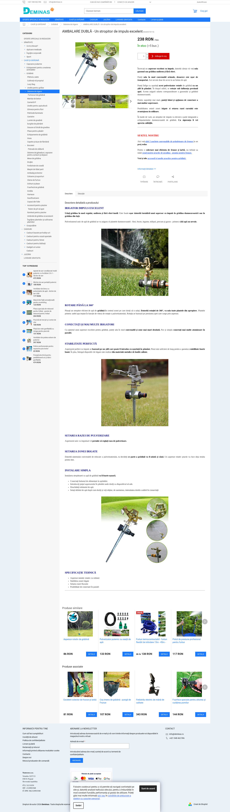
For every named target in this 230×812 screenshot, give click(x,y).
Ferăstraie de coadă (35, 166)
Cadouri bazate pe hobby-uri (38, 233)
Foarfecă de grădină (35, 187)
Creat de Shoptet (201, 804)
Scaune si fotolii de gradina (38, 127)
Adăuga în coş (161, 56)
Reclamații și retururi (31, 747)
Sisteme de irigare (34, 91)
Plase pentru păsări (35, 131)
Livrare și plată (29, 744)
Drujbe (30, 162)
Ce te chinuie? (32, 46)
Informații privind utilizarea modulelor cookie (41, 751)
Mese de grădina (34, 158)
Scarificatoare (33, 198)
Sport (29, 57)
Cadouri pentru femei (35, 240)
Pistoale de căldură (36, 149)
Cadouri (30, 251)
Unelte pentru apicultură (37, 106)
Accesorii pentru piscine (37, 205)
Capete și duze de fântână (38, 142)
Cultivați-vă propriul (35, 81)
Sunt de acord (148, 788)
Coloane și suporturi (35, 176)
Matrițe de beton (34, 99)
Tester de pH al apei (36, 209)
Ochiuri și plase (33, 184)
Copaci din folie (33, 202)
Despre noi (27, 757)
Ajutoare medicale (34, 50)
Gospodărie (31, 226)
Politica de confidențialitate (34, 740)
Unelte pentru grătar (35, 88)
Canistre (30, 117)
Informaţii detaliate (145, 169)
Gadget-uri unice (33, 247)
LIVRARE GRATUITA (32, 258)
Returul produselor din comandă (36, 761)
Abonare (76, 760)
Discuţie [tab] (81, 194)
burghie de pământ (35, 124)
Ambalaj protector (34, 173)
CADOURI (28, 229)
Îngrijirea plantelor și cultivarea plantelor (40, 221)
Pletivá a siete (33, 77)
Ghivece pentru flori (35, 109)
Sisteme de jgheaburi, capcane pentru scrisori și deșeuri (39, 154)
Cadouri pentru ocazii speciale (39, 236)
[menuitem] (36, 19)
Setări (78, 805)
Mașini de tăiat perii (35, 169)
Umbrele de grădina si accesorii (40, 216)
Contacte (26, 754)
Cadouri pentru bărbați (36, 243)
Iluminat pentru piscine (36, 212)
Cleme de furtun (33, 180)
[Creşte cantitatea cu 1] (147, 54)
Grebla (30, 191)
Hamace (30, 194)
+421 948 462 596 (176, 738)
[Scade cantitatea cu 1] (147, 57)
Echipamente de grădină (37, 135)
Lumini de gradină (34, 120)
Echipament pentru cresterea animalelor (39, 69)
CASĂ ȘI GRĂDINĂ (31, 60)
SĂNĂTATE (28, 42)
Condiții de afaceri (125, 2)
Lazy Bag (31, 84)
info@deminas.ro (176, 734)
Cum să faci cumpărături (101, 2)
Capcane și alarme (34, 64)
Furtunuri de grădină (36, 95)
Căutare (140, 11)
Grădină (30, 73)
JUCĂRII (27, 254)
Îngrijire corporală (34, 53)
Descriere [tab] (69, 194)
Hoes (29, 138)
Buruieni (30, 145)
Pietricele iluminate (35, 113)
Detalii (91, 715)
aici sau (101, 795)
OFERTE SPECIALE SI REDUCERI (37, 39)
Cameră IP (31, 102)
